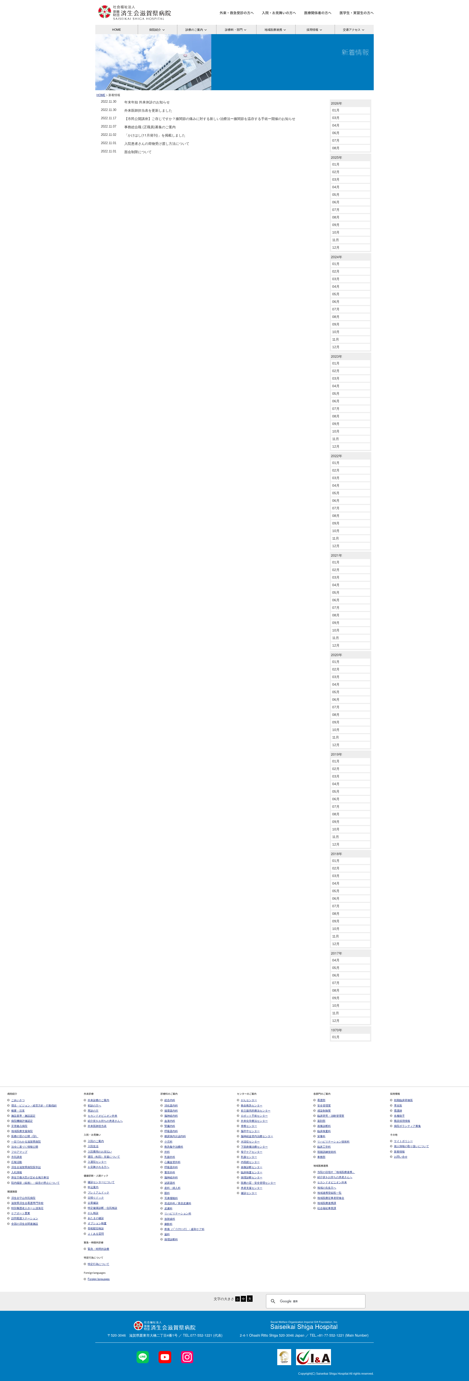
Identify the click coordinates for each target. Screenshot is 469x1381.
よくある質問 (96, 1233)
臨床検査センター (251, 1172)
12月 (336, 247)
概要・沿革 (18, 1110)
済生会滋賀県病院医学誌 (26, 1167)
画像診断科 (324, 1126)
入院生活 (93, 1146)
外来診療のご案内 (98, 1100)
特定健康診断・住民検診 (102, 1208)
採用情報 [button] (312, 29)
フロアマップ (19, 1152)
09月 (336, 225)
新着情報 (399, 1151)
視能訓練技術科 (326, 1152)
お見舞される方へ (98, 1167)
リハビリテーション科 (177, 1213)
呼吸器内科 (171, 1131)
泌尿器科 (169, 1182)
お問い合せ (400, 1156)
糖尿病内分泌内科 (175, 1136)
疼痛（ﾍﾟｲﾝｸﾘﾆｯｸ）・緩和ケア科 (184, 1229)
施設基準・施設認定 (23, 1115)
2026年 (336, 103)
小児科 (168, 1141)
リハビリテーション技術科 (333, 1141)
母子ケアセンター (251, 1152)
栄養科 (321, 1136)
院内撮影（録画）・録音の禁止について (35, 1182)
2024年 (336, 256)
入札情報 (16, 1172)
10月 (336, 232)
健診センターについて (101, 1182)
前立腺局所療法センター (255, 1110)
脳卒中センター (250, 1131)
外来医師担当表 (97, 1126)
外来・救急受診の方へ (237, 12)
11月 (335, 240)
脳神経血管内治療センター (257, 1136)
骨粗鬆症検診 (96, 1228)
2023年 (336, 356)
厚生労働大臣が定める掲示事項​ (30, 1177)
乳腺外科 (169, 1157)
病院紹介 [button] (155, 29)
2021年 (336, 555)
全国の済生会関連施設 (24, 1223)
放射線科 (169, 1219)
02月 (336, 172)
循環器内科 (171, 1110)
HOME (116, 29)
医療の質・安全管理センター (258, 1182)
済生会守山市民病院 (23, 1198)
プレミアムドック (98, 1192)
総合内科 (169, 1100)
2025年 (336, 157)
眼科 (167, 1193)
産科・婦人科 (172, 1188)
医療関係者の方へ (317, 12)
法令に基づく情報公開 (24, 1146)
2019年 (336, 754)
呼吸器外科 (171, 1167)
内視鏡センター (250, 1162)
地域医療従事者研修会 (330, 1198)
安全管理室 (324, 1105)
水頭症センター (250, 1141)
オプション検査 (97, 1223)
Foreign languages (99, 1279)
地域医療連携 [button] (273, 29)
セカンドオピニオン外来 (102, 1115)
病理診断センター (251, 1177)
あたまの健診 (96, 1218)
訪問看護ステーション (24, 1218)
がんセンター (249, 1100)
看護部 (321, 1100)
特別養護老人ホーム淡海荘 (27, 1208)
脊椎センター (249, 1126)
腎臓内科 (169, 1126)
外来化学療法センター (254, 1121)
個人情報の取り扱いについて (411, 1146)
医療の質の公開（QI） (24, 1136)
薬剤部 (321, 1121)
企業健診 (93, 1202)
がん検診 (93, 1213)
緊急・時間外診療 (98, 1249)
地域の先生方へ (326, 1187)
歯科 (167, 1234)
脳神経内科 (171, 1115)
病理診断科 (171, 1239)
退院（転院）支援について (104, 1156)
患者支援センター (251, 1188)
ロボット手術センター (254, 1115)
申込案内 (93, 1187)
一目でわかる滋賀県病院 (26, 1141)
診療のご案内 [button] (194, 29)
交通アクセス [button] (352, 29)
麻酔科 (168, 1224)
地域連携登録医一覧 (329, 1192)
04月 (336, 125)
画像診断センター (251, 1167)
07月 (336, 140)
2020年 (336, 654)
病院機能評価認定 (22, 1121)
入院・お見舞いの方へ (279, 12)
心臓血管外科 (172, 1162)
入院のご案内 (96, 1141)
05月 (336, 195)
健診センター (249, 1193)
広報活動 (16, 1162)
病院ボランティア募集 (407, 1126)
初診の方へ (94, 1105)
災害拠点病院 (19, 1126)
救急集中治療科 (173, 1146)
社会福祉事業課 (326, 1208)
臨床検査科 (324, 1131)
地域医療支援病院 (22, 1131)
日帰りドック (96, 1197)
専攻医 (398, 1105)
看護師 (398, 1110)
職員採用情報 (402, 1121)
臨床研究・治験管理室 (330, 1115)
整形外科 (169, 1172)
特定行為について (98, 1264)
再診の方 (93, 1110)
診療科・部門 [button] (234, 29)
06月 (336, 133)
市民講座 (16, 1157)
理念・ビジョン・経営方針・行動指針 (34, 1105)
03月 (336, 118)
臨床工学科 (324, 1146)
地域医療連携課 (326, 1203)
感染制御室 (324, 1110)
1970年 (336, 1029)
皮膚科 (168, 1208)
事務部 (321, 1157)
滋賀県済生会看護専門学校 (27, 1203)
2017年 (336, 953)
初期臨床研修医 (403, 1100)
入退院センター (97, 1162)
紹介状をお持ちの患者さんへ (105, 1121)
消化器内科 (171, 1105)
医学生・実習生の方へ (357, 12)
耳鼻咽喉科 (171, 1198)
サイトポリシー (403, 1141)
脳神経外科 (171, 1177)
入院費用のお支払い (100, 1151)
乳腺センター (249, 1157)
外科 (167, 1152)
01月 (336, 110)
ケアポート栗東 (20, 1213)
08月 (336, 148)
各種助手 (399, 1115)
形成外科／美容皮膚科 (177, 1203)
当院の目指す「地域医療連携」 (336, 1172)
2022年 (336, 455)
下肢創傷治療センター (254, 1146)
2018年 (336, 853)
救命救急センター (251, 1105)
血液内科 (169, 1121)
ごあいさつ (18, 1100)
